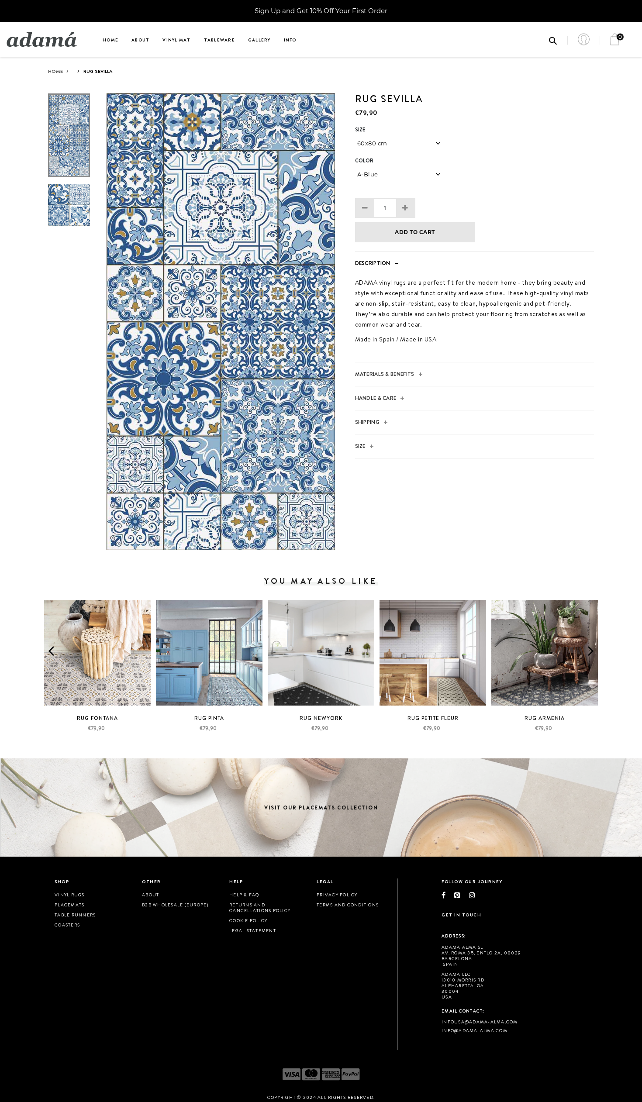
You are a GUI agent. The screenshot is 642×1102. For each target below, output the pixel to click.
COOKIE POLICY (248, 920)
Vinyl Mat (176, 40)
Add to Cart (415, 232)
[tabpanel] (221, 321)
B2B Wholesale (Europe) (175, 905)
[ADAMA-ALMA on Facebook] (448, 895)
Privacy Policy (337, 895)
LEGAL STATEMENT (252, 930)
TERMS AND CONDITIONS (348, 905)
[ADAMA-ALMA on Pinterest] (461, 895)
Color (364, 161)
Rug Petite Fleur (433, 718)
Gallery (259, 40)
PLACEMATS (69, 905)
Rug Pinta (209, 718)
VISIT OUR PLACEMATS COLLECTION (321, 807)
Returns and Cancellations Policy (259, 907)
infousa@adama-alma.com (480, 1021)
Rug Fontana (97, 718)
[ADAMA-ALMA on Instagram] (476, 895)
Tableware (219, 40)
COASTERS (67, 925)
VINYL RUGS (70, 895)
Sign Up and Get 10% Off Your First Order (321, 11)
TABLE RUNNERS (75, 915)
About (140, 40)
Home (110, 40)
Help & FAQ (244, 895)
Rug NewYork (321, 718)
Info (290, 40)
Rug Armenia (545, 718)
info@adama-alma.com (474, 1030)
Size (360, 130)
